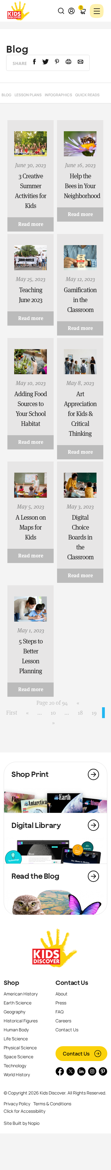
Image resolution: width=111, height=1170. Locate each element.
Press (61, 1003)
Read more (30, 224)
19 (94, 712)
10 (53, 712)
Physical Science (20, 1048)
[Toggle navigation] (97, 11)
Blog (6, 95)
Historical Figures (21, 1021)
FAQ (60, 1012)
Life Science (16, 1039)
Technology (15, 1065)
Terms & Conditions (52, 1104)
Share (20, 63)
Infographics (58, 95)
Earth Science (17, 1003)
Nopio (33, 1123)
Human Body (16, 1030)
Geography (14, 1012)
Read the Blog (35, 876)
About (62, 994)
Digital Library (36, 825)
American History (21, 994)
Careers (63, 1021)
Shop (11, 982)
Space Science (18, 1057)
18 (80, 712)
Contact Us (72, 982)
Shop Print (29, 774)
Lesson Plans (28, 95)
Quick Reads (87, 95)
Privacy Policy (17, 1104)
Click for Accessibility (24, 1111)
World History (17, 1074)
